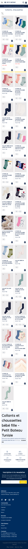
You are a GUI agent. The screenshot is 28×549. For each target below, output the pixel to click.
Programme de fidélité (6, 517)
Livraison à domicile (5, 520)
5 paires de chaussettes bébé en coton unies (20, 33)
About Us (17, 547)
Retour (2, 512)
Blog (8, 547)
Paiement (3, 507)
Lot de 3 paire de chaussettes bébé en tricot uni (20, 375)
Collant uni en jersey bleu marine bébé (7, 119)
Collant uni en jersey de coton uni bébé (19, 290)
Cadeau (3, 510)
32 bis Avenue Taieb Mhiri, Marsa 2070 (10, 492)
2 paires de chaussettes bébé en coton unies (20, 119)
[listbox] (7, 39)
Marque (3, 525)
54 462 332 (14, 535)
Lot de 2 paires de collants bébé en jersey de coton (7, 203)
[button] (3, 17)
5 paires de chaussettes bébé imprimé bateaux (20, 175)
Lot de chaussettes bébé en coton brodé (7, 233)
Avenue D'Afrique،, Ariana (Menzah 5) (10, 494)
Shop (21, 547)
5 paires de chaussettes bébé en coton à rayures (7, 33)
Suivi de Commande (6, 504)
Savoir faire (4, 528)
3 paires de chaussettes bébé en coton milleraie (7, 262)
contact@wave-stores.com (9, 533)
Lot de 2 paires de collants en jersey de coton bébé (20, 318)
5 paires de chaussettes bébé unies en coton (20, 147)
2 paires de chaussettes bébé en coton (7, 175)
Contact (11, 547)
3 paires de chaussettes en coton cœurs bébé (20, 61)
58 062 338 (14, 536)
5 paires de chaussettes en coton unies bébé (7, 375)
